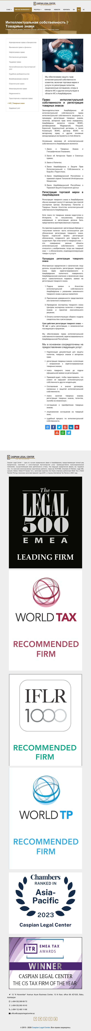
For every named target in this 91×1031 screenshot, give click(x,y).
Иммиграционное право (18, 88)
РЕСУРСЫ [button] (37, 9)
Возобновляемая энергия (18, 79)
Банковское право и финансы (20, 47)
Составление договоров (18, 57)
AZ (83, 9)
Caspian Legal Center (41, 1027)
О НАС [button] (9, 9)
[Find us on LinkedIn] (45, 1019)
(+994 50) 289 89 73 (19, 1001)
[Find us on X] (40, 1019)
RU (79, 9)
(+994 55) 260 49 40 (19, 1005)
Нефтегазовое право (17, 52)
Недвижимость (14, 93)
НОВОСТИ (57, 9)
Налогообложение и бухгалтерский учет (22, 68)
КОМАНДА (48, 9)
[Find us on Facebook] (35, 1019)
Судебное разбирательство (19, 74)
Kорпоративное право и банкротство (22, 42)
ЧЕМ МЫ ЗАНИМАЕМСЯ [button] (22, 9)
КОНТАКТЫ (66, 9)
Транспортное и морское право (21, 98)
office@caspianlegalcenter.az (23, 1013)
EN (74, 9)
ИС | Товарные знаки (17, 103)
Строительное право (16, 84)
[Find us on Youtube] (55, 1019)
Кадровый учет (14, 108)
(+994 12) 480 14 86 (19, 1009)
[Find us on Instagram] (50, 1019)
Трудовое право (15, 62)
